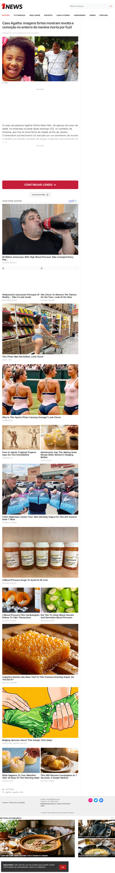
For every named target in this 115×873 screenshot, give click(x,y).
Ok (63, 867)
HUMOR (92, 15)
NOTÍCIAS (6, 15)
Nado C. (37, 33)
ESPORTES (48, 15)
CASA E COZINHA (63, 15)
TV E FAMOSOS (19, 15)
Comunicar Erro (38, 195)
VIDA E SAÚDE (34, 15)
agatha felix (18, 792)
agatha (8, 792)
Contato (5, 802)
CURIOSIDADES (79, 15)
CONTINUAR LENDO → (40, 184)
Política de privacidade (17, 802)
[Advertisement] (40, 106)
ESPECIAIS (104, 15)
